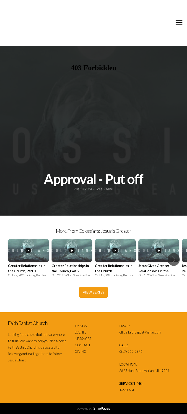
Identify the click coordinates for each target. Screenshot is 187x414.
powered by (93, 408)
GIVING (80, 351)
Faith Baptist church (70, 23)
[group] (28, 259)
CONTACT (83, 345)
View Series (93, 292)
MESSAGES (83, 339)
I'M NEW (81, 326)
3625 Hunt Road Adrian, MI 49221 (144, 371)
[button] (174, 259)
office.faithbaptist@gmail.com (140, 332)
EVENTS (80, 332)
